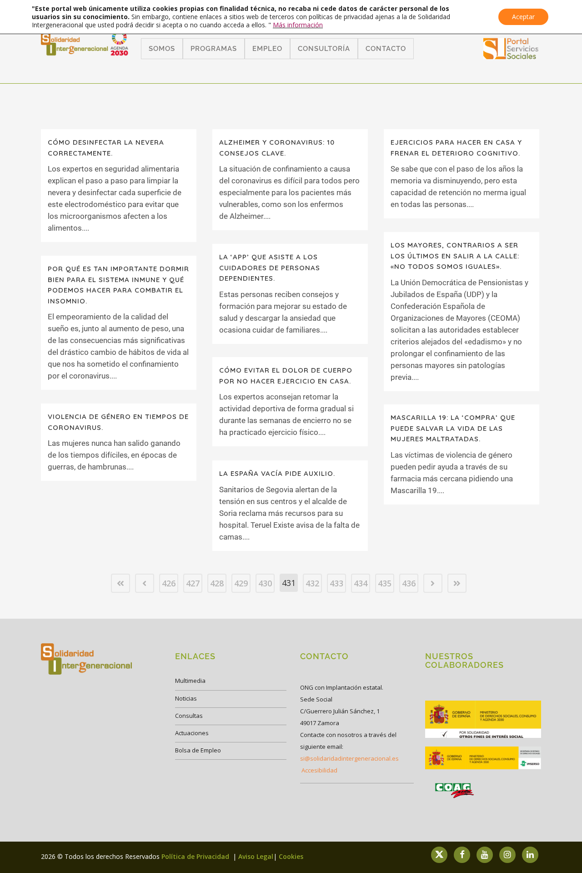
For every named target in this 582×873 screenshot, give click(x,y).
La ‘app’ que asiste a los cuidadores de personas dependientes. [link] (269, 267)
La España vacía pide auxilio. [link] (277, 473)
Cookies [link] (291, 856)
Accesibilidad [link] (319, 770)
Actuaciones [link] (192, 733)
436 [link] (409, 583)
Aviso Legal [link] (255, 856)
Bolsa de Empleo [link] (198, 750)
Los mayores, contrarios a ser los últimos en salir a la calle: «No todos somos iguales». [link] (455, 256)
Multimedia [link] (190, 680)
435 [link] (384, 583)
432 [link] (312, 583)
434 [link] (360, 583)
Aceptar (523, 16)
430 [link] (265, 583)
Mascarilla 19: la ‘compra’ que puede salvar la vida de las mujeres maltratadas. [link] (453, 428)
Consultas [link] (189, 716)
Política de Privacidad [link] (196, 856)
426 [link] (169, 583)
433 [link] (336, 583)
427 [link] (193, 583)
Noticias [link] (186, 698)
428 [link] (217, 583)
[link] (511, 56)
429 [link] (241, 583)
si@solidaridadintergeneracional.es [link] (349, 758)
